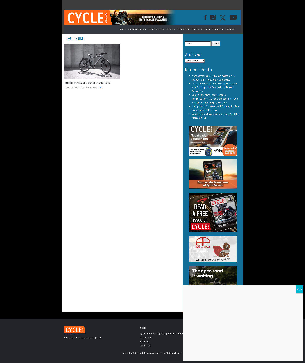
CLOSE (299, 289)
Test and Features (187, 29)
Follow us (144, 341)
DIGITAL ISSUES (155, 29)
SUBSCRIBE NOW (136, 29)
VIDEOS (204, 29)
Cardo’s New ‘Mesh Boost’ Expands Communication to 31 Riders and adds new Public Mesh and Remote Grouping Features (214, 98)
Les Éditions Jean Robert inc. (152, 353)
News (170, 29)
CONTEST (216, 29)
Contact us (145, 345)
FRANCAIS (229, 29)
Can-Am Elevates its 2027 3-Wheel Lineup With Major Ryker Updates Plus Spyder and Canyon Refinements (214, 87)
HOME (123, 29)
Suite (100, 87)
